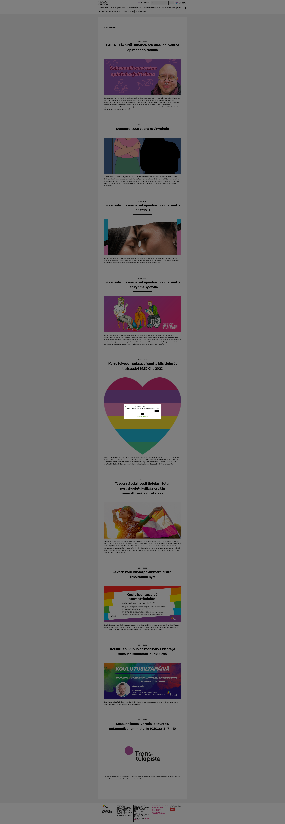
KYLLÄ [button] (157, 410)
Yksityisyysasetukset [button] (142, 416)
